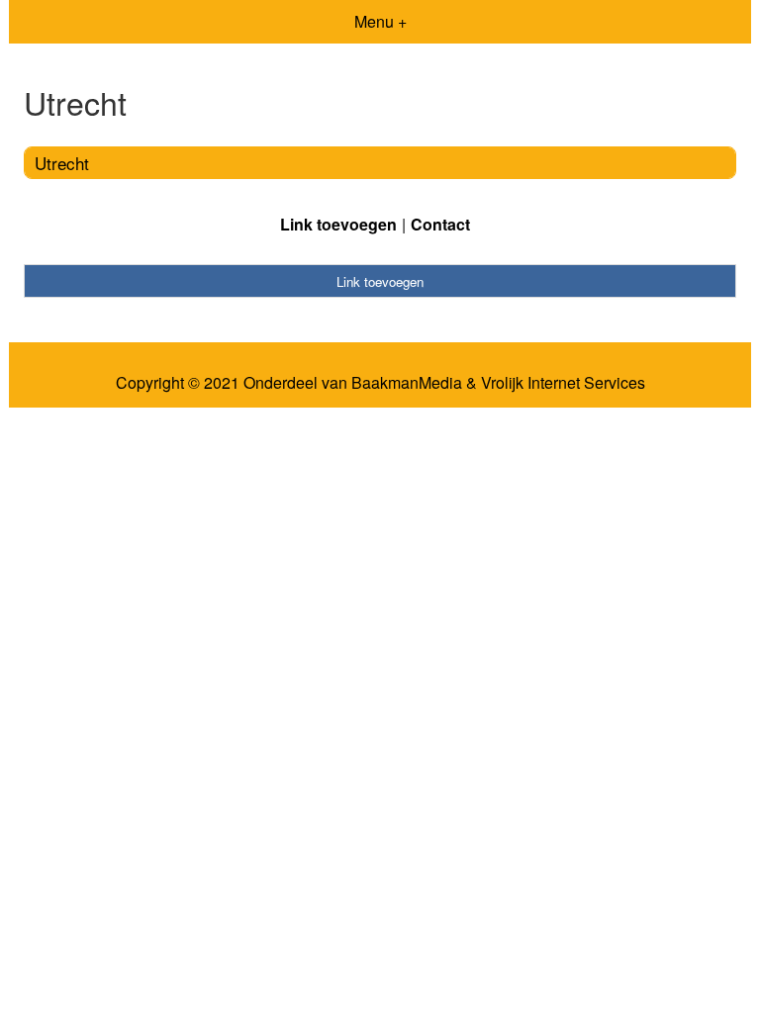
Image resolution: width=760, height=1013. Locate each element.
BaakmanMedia (406, 383)
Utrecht (62, 162)
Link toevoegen (338, 224)
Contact (440, 224)
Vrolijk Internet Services (563, 383)
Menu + (380, 21)
